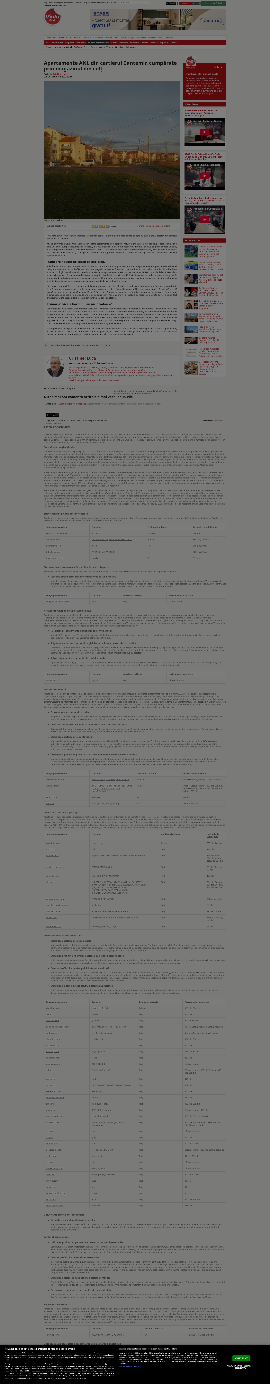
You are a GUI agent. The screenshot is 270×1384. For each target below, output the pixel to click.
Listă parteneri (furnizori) (129, 1366)
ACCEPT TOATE (241, 1358)
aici (5, 1373)
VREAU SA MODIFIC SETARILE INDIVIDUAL (240, 1367)
